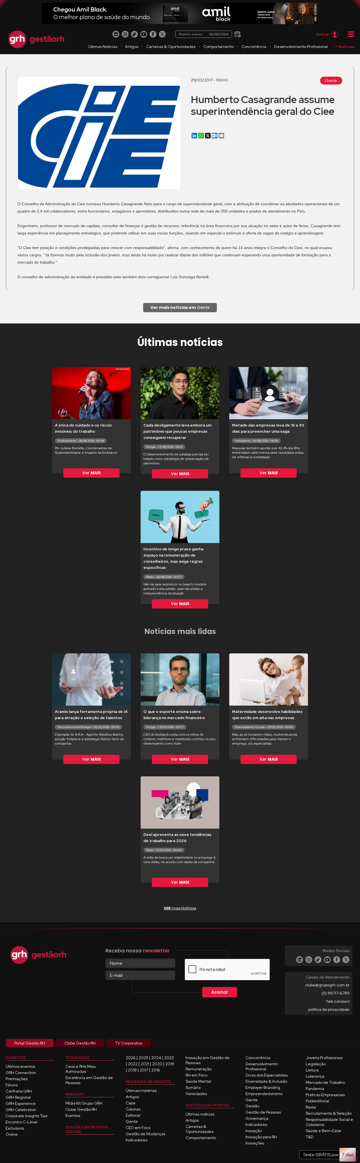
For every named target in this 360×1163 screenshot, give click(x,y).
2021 (145, 1063)
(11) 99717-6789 (335, 993)
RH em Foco (196, 1075)
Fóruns (12, 1084)
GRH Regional (18, 1097)
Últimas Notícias (102, 46)
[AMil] (180, 13)
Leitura (312, 1070)
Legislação (316, 1063)
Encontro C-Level (21, 1122)
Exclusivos (15, 1128)
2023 (169, 1057)
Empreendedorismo (264, 1093)
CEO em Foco (138, 1127)
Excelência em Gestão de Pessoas (89, 1080)
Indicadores (136, 1140)
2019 (169, 1063)
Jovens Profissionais (324, 1057)
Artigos (131, 46)
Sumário (193, 1087)
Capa (130, 1102)
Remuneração (199, 1068)
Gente (331, 80)
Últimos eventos (20, 1066)
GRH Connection (21, 1072)
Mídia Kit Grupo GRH (84, 1103)
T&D (310, 1136)
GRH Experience (21, 1103)
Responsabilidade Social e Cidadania (329, 1122)
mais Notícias (180, 908)
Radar (311, 1107)
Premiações (17, 1078)
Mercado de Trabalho (325, 1082)
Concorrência (254, 46)
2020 (157, 1063)
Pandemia (315, 1088)
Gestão (252, 1106)
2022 (133, 1063)
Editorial (133, 1115)
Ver (91, 473)
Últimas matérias (141, 1090)
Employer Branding (263, 1087)
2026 (131, 1057)
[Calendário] (237, 34)
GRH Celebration (21, 1109)
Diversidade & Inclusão (266, 1081)
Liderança (315, 1076)
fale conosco (338, 1001)
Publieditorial (317, 1100)
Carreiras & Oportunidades (170, 46)
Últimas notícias (200, 1114)
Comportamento (218, 46)
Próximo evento (203, 34)
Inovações (255, 1143)
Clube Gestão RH (81, 1109)
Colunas (133, 1109)
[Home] (36, 39)
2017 (144, 1070)
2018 (132, 1070)
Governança (257, 1118)
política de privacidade (329, 1009)
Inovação (254, 1130)
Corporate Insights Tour (27, 1115)
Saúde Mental (198, 1081)
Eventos (73, 1115)
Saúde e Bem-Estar (323, 1130)
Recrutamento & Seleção (329, 1113)
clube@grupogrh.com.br (327, 985)
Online (12, 1134)
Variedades (196, 1093)
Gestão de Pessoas (263, 1112)
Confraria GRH (19, 1091)
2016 (155, 1070)
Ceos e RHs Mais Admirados (81, 1069)
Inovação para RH (261, 1136)
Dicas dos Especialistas (267, 1075)
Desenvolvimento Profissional (301, 46)
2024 (156, 1057)
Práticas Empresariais (325, 1094)
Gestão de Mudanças (145, 1133)
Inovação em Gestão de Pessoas (208, 1060)
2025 (143, 1057)
